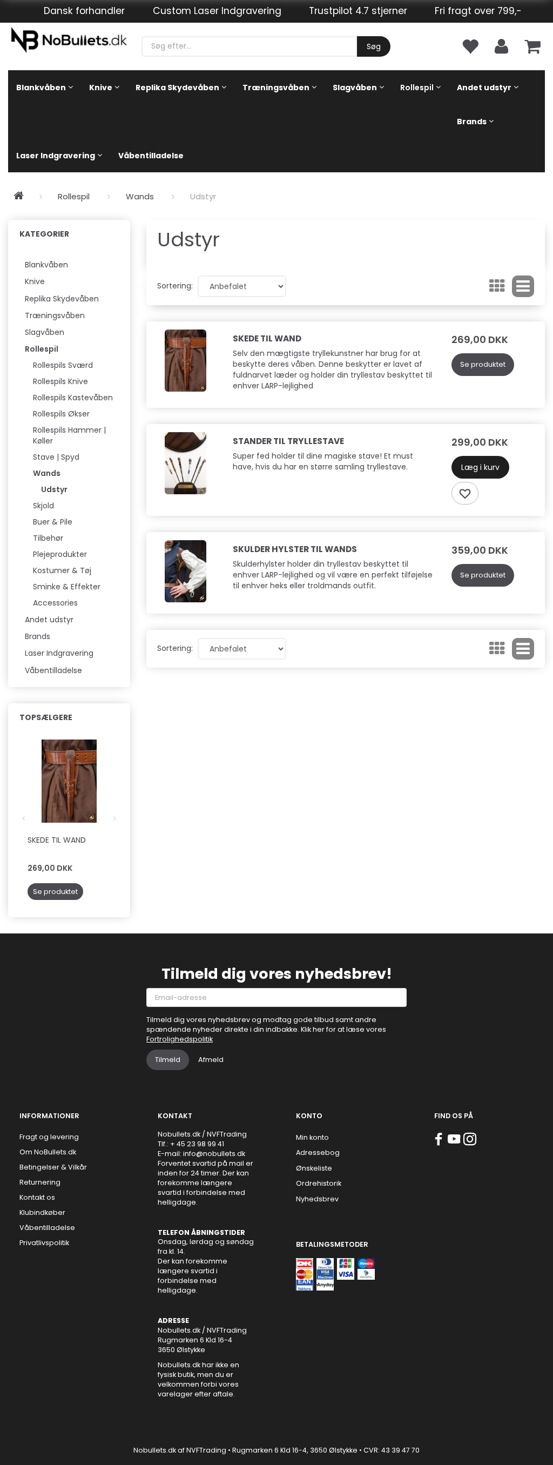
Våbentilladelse (47, 1227)
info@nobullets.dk (214, 1153)
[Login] (501, 46)
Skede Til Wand (57, 840)
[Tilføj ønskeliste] (464, 493)
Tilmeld (167, 1059)
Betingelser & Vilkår (53, 1167)
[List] (523, 286)
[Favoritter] (470, 46)
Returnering (39, 1182)
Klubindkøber (42, 1212)
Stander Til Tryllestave (288, 441)
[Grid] (497, 286)
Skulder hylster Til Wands (295, 549)
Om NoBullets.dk (47, 1152)
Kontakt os (37, 1197)
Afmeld (211, 1059)
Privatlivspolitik (44, 1242)
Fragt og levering (49, 1136)
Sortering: (175, 285)
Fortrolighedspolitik (179, 1039)
